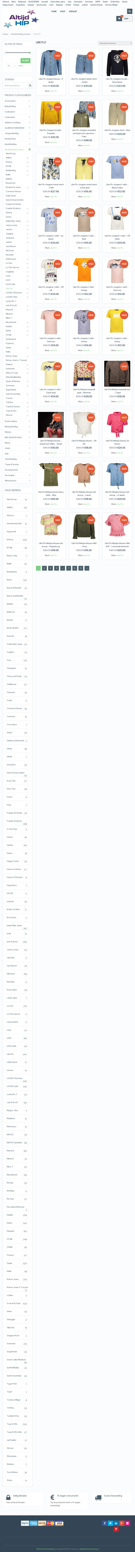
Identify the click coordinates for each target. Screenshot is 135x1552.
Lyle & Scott (11, 305)
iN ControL (17, 917)
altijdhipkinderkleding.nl (89, 1549)
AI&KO (9, 157)
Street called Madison (17, 1360)
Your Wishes (17, 1472)
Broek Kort (10, 183)
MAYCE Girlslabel (17, 1142)
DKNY (97, 1)
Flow (17, 805)
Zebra (17, 1480)
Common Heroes (13, 191)
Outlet (7, 448)
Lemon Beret (17, 1022)
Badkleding (11, 170)
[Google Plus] (121, 1523)
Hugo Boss (20, 5)
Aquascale (17, 531)
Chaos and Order (17, 676)
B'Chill (8, 166)
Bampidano (17, 571)
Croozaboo (17, 724)
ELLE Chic (17, 781)
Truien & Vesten (13, 406)
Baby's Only (17, 555)
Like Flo (53, 91)
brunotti (45, 1)
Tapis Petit (17, 1384)
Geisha (9, 212)
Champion (78, 1)
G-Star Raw (114, 1)
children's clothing (12, 122)
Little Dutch (17, 1062)
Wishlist (73, 11)
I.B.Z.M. (17, 893)
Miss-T (17, 1166)
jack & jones (42, 5)
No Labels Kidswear (17, 1207)
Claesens (17, 692)
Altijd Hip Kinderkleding (45, 1549)
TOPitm (9, 402)
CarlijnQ (17, 652)
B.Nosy (9, 162)
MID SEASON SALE (13, 437)
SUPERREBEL (17, 1367)
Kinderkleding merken (14, 149)
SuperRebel (11, 389)
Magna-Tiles (17, 1110)
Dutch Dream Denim (15, 200)
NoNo (8, 330)
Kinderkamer (10, 138)
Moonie (17, 1183)
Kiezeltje (9, 254)
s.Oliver (85, 5)
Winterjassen (10, 480)
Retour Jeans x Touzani (16, 360)
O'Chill (8, 335)
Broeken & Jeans (13, 187)
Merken (8, 432)
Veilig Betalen (20, 1495)
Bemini (17, 620)
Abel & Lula (11, 153)
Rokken (9, 364)
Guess (124, 1)
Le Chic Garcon (12, 267)
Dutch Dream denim (17, 773)
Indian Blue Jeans (13, 221)
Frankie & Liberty (13, 208)
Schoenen (10, 368)
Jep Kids (17, 957)
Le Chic (9, 263)
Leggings (10, 271)
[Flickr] (127, 1523)
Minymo (9, 314)
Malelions (17, 1118)
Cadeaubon (10, 111)
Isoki (17, 933)
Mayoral (9, 309)
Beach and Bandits (17, 596)
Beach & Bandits (17, 588)
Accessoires (10, 101)
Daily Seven (11, 195)
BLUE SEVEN (34, 1)
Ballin (8, 174)
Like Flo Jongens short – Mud (117, 130)
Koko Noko (17, 990)
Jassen (9, 229)
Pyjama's (10, 343)
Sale (7, 453)
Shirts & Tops (12, 373)
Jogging (9, 233)
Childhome (17, 684)
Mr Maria (17, 1191)
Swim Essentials (13, 394)
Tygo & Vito (11, 411)
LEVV (8, 280)
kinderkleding (10, 144)
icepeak (31, 5)
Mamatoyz (17, 1126)
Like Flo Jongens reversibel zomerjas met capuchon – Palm (84, 133)
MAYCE (17, 1134)
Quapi (8, 347)
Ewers (105, 1)
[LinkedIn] (116, 1523)
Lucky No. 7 (11, 301)
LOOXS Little (11, 297)
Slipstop (17, 1327)
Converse (89, 1)
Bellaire (9, 179)
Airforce (6, 1)
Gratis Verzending (113, 1495)
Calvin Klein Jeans (57, 1)
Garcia (17, 837)
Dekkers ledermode (17, 740)
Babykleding (10, 106)
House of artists (17, 869)
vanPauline (17, 1440)
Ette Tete (17, 789)
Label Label (17, 998)
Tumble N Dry (17, 1416)
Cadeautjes (10, 117)
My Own (17, 1199)
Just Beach (11, 246)
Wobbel (17, 1464)
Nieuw (7, 443)
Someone (10, 385)
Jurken (9, 242)
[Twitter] (110, 1523)
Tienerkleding (11, 459)
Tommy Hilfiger (111, 5)
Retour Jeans (12, 356)
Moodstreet (11, 322)
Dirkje (17, 748)
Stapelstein (17, 1351)
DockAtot (17, 764)
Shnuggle (17, 1319)
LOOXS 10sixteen (17, 1079)
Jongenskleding (12, 133)
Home (54, 11)
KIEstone (10, 250)
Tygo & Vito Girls (17, 1432)
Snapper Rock (17, 1335)
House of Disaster (17, 877)
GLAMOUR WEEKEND (14, 128)
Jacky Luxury (12, 225)
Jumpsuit (10, 238)
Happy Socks (8, 5)
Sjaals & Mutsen (13, 381)
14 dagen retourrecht (67, 1495)
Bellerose (22, 1)
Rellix (8, 351)
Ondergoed (11, 339)
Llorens (17, 1070)
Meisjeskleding (11, 426)
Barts (14, 1)
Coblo (17, 700)
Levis (51, 5)
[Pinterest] (116, 1529)
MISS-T (9, 318)
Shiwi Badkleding (13, 377)
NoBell (9, 326)
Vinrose (9, 415)
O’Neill (68, 5)
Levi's (8, 276)
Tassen (9, 398)
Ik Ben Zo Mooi (17, 909)
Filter (25, 60)
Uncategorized (11, 470)
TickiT (17, 1392)
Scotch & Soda (96, 5)
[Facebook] (104, 1523)
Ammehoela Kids (17, 523)
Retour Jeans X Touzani (17, 1288)
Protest (76, 5)
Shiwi (17, 1311)
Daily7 (17, 732)
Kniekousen (11, 259)
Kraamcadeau (11, 421)
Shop (62, 11)
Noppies (59, 5)
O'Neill (17, 1247)
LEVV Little (10, 284)
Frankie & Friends (13, 204)
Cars (69, 1)
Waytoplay (17, 1456)
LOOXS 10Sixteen (14, 292)
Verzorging (9, 475)
